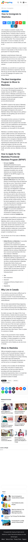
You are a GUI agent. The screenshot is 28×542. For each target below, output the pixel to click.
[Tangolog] (6, 2)
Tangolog (14, 532)
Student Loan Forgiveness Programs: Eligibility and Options (7, 425)
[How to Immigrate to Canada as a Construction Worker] (7, 432)
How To (9, 380)
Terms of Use (9, 539)
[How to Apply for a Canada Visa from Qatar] (7, 406)
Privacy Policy (17, 539)
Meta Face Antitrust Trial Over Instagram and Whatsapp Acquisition (18, 511)
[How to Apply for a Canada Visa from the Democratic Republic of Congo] (21, 432)
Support (24, 539)
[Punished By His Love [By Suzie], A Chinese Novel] (6, 523)
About (3, 539)
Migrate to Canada (5, 382)
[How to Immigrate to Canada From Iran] (21, 406)
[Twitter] (9, 22)
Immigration (10, 8)
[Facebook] (5, 22)
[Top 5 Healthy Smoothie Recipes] (6, 505)
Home (4, 8)
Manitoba (15, 380)
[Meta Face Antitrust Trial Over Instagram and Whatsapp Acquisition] (6, 511)
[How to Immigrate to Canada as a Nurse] (21, 419)
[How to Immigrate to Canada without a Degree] (6, 498)
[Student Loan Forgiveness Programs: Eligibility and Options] (7, 419)
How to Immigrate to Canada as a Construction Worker (6, 439)
